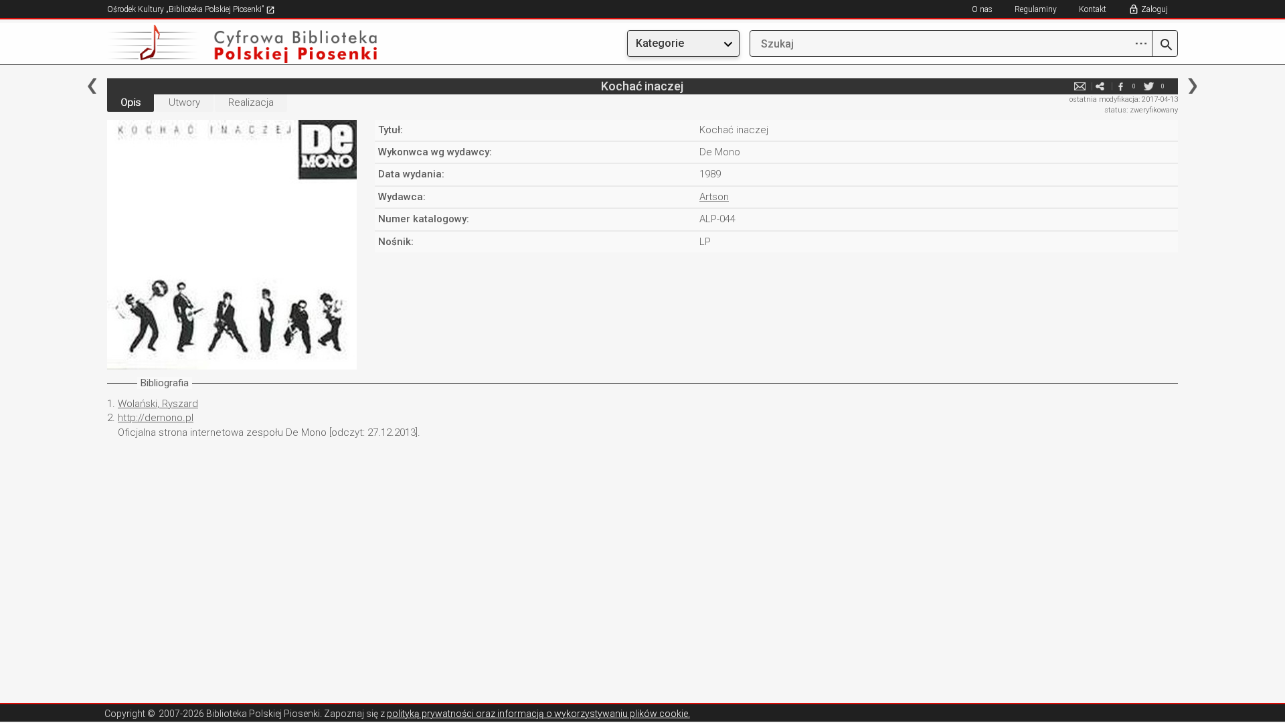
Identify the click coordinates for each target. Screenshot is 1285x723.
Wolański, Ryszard (158, 404)
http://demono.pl (155, 418)
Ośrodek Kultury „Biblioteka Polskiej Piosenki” (186, 9)
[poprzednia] (92, 86)
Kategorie (660, 43)
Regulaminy (1036, 9)
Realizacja (251, 102)
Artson (714, 197)
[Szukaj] (1165, 45)
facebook (1120, 86)
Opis (130, 102)
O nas (982, 9)
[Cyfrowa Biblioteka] (267, 44)
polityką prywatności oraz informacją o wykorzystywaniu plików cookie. (538, 713)
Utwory (184, 102)
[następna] (1192, 86)
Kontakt (1092, 9)
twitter (1149, 86)
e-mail (1080, 86)
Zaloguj (1154, 9)
